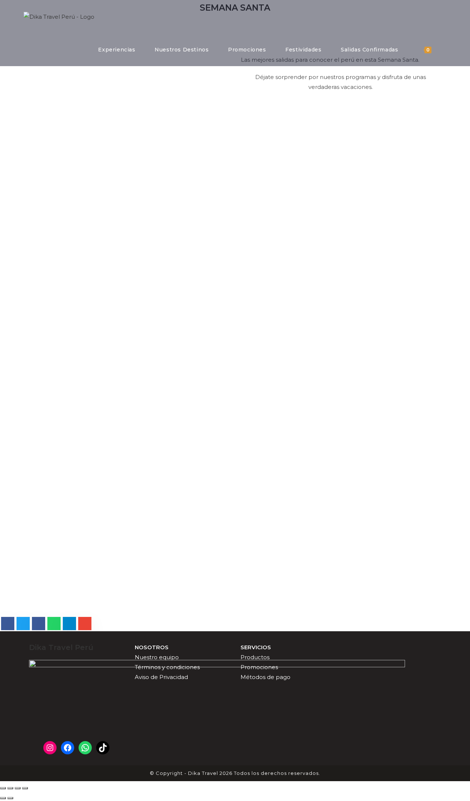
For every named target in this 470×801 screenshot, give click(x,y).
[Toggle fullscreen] (18, 788)
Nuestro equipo (157, 657)
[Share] (10, 788)
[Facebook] (67, 747)
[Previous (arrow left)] (3, 798)
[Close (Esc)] (3, 788)
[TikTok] (102, 747)
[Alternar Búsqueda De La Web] (444, 49)
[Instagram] (50, 747)
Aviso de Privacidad (161, 677)
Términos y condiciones (167, 667)
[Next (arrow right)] (10, 798)
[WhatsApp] (85, 747)
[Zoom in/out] (25, 788)
